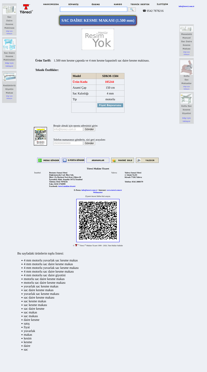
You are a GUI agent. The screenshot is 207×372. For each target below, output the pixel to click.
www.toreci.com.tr (114, 190)
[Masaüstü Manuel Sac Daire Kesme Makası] (186, 56)
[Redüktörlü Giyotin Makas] (9, 102)
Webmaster (98, 192)
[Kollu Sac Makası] (186, 90)
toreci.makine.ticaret (66, 186)
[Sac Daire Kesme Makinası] (9, 35)
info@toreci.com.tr (186, 6)
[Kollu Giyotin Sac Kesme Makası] (186, 123)
